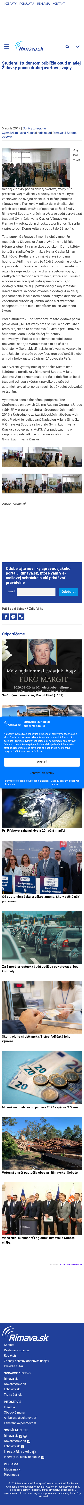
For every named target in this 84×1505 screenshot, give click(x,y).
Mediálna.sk (12, 1469)
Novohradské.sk (15, 1384)
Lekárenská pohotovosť (20, 1423)
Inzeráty (10, 3)
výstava (7, 137)
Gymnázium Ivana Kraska (19, 133)
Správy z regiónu (34, 128)
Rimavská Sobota (65, 133)
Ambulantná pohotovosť (20, 1418)
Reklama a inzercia (16, 1350)
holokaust (44, 133)
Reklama (43, 3)
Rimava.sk (11, 1379)
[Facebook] (5, 616)
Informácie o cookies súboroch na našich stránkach (26, 782)
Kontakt (59, 3)
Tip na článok (13, 1394)
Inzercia (9, 1407)
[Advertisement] (42, 96)
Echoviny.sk (12, 1389)
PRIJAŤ (42, 762)
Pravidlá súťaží (14, 1366)
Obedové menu (14, 1412)
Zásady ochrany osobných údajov (65, 782)
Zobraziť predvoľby (42, 772)
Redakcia (10, 1355)
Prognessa (11, 1475)
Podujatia (27, 3)
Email (11, 591)
